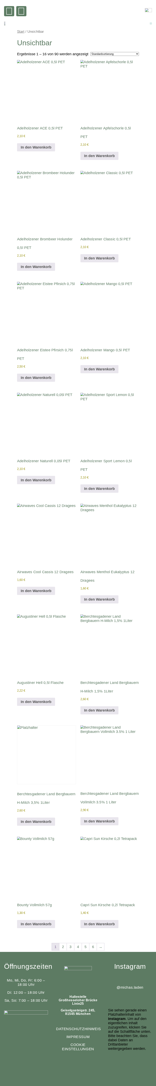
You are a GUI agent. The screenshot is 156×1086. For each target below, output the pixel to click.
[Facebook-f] (9, 11)
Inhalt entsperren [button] (121, 1061)
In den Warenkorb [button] (36, 147)
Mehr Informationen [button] (124, 1057)
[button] (151, 23)
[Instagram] (21, 11)
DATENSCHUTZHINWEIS (78, 1029)
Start (20, 32)
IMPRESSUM (78, 1037)
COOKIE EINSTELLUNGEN (78, 1047)
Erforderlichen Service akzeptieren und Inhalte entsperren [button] (127, 1069)
